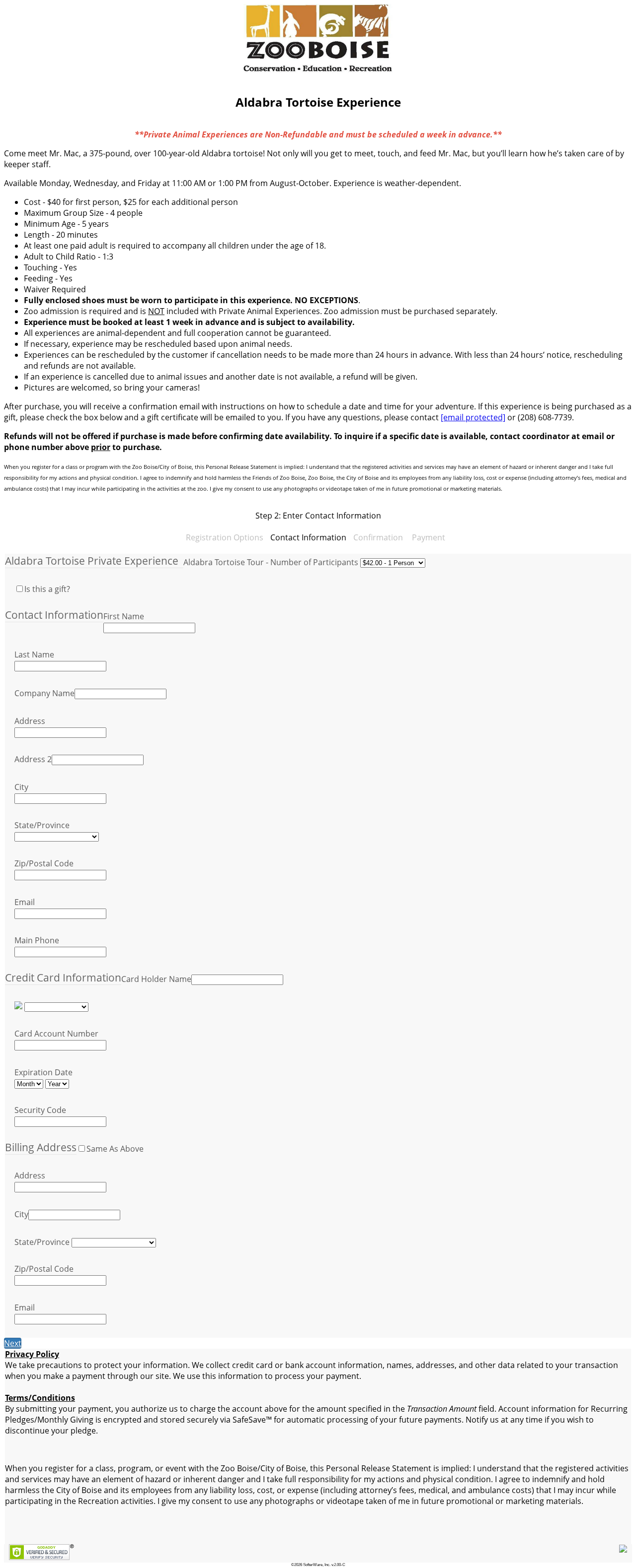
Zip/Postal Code (44, 863)
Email (24, 902)
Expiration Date (43, 1072)
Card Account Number (56, 1033)
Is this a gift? (47, 589)
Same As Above (115, 1148)
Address (29, 721)
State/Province (42, 825)
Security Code (40, 1110)
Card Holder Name (156, 979)
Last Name (34, 654)
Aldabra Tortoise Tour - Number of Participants (270, 562)
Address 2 (33, 759)
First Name (123, 616)
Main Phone (36, 940)
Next (12, 1343)
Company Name (44, 693)
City (21, 787)
